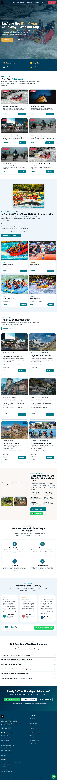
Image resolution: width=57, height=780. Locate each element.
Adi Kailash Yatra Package (35, 728)
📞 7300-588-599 (5, 764)
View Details (22, 370)
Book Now (23, 270)
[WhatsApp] (9, 728)
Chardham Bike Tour (6, 743)
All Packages (32, 718)
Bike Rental (4, 755)
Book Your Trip (7, 39)
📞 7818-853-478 (5, 766)
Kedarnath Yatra (33, 723)
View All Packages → (8, 328)
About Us (44, 2)
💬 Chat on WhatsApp (12, 699)
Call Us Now (19, 39)
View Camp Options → (38, 509)
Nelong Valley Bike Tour (7, 747)
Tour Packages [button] (20, 2)
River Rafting (32, 737)
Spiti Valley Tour (33, 726)
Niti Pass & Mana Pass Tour (7, 745)
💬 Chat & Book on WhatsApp (44, 627)
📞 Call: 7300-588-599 (29, 699)
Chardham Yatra (33, 721)
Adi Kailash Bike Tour (6, 737)
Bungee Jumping (33, 743)
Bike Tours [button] (29, 2)
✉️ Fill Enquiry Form (45, 699)
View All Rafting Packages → (11, 235)
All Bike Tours (4, 735)
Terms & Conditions (46, 777)
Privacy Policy (38, 777)
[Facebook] (2, 728)
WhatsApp (51, 2)
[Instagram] (6, 728)
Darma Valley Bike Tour (6, 750)
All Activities (32, 735)
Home (14, 2)
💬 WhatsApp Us (36, 513)
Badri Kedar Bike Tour (6, 740)
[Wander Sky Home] (2, 2)
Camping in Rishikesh (34, 740)
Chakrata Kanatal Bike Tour (7, 753)
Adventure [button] (36, 2)
